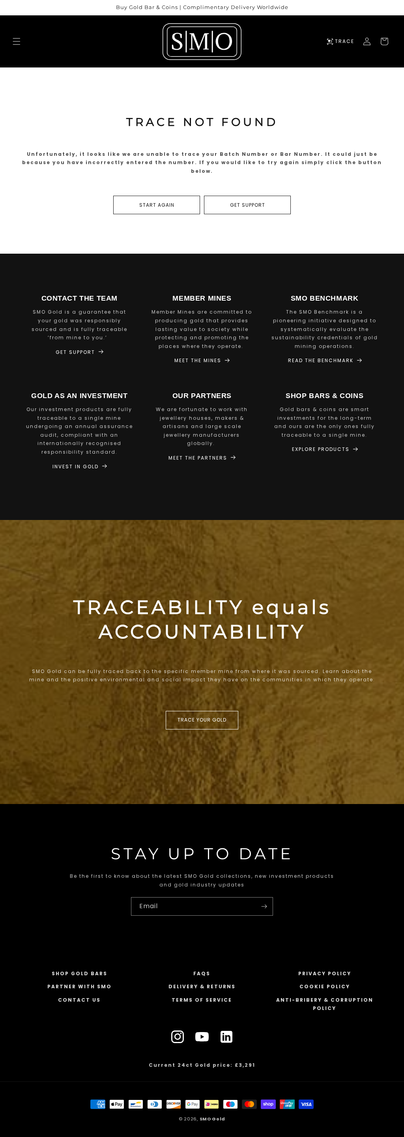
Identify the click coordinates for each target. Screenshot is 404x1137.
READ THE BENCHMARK (321, 360)
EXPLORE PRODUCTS (321, 449)
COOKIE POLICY (324, 986)
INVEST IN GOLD (75, 466)
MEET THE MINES (197, 360)
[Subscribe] (264, 906)
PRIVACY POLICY (324, 973)
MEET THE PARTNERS (197, 457)
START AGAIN (156, 205)
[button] (16, 41)
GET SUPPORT (247, 205)
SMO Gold (213, 1119)
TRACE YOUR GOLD (202, 719)
